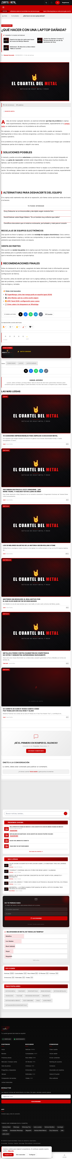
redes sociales (46, 991)
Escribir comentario (36, 751)
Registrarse (65, 2)
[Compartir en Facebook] (26, 314)
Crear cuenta (53, 1049)
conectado (23, 767)
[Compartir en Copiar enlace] (41, 314)
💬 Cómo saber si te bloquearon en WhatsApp (21, 304)
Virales (29, 1078)
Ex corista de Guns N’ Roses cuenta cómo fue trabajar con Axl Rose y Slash (21, 710)
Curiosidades (7, 25)
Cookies (16, 1143)
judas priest (47, 1000)
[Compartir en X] (20, 314)
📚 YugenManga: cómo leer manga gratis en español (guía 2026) (28, 294)
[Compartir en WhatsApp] (31, 314)
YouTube (19, 995)
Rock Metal (31, 1057)
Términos (10, 1143)
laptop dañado (31, 363)
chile (38, 1000)
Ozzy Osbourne (28, 1000)
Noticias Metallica (60, 991)
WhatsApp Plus (33, 991)
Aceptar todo (8, 1154)
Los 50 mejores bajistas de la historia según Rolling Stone (29, 545)
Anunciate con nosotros (57, 1070)
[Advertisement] (36, 796)
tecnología (9, 995)
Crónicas (30, 1066)
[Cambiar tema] (46, 3)
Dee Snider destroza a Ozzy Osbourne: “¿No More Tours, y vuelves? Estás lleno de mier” (22, 490)
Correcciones (36, 1143)
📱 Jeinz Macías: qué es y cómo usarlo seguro (21, 298)
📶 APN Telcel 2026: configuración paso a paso (22, 301)
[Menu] (3, 7)
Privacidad (4, 1143)
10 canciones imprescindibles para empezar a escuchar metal (30, 436)
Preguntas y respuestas (9, 1070)
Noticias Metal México (13, 1000)
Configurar (32, 1154)
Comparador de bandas (9, 1078)
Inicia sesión (34, 771)
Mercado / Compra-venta (9, 1062)
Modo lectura (11, 314)
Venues (4, 1074)
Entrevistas (31, 1070)
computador (11, 363)
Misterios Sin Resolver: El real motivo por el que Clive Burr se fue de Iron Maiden (21, 600)
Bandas (4, 1053)
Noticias (30, 1049)
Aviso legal (21, 1143)
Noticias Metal (10, 991)
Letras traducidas (7, 1082)
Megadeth (46, 995)
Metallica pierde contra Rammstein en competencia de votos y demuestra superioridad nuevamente (26, 654)
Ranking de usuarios (56, 1062)
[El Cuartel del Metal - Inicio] (8, 2)
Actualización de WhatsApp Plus (16, 1005)
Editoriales (30, 1074)
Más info (11, 1151)
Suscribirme (37, 918)
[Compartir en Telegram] (36, 314)
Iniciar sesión (53, 1053)
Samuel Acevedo (9, 55)
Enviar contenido (55, 1057)
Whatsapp (21, 991)
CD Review (30, 1062)
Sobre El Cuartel (54, 1074)
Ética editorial (54, 1078)
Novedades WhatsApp (32, 995)
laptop (21, 363)
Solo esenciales (20, 1154)
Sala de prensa (6, 1066)
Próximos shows (6, 1057)
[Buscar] (52, 3)
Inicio (3, 1049)
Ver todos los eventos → (36, 851)
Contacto (52, 1066)
